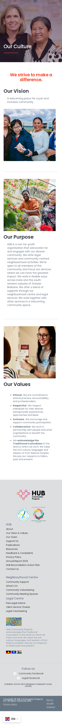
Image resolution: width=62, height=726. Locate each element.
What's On (12, 586)
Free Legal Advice (15, 603)
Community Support (17, 582)
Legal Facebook (31, 678)
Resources (12, 549)
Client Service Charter (18, 607)
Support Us (12, 541)
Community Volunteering (20, 590)
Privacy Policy (13, 557)
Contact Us (12, 569)
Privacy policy (10, 704)
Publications (13, 545)
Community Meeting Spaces (22, 594)
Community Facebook (30, 673)
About (9, 529)
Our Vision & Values (17, 533)
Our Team (11, 537)
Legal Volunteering (16, 611)
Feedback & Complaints (19, 553)
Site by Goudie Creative (50, 703)
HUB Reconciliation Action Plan (23, 565)
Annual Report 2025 (17, 561)
